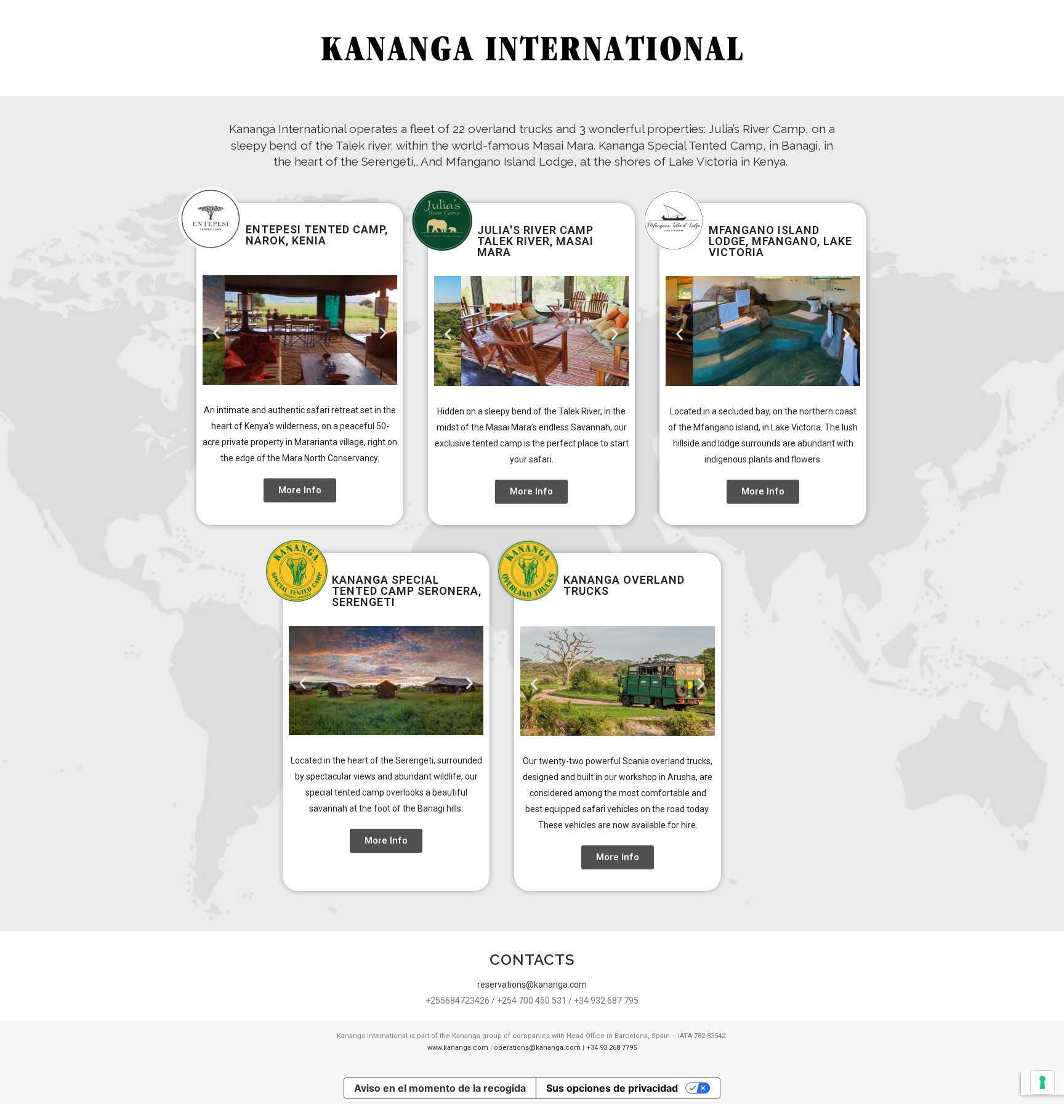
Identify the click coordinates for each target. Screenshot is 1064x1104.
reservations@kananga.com (532, 984)
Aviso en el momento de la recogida (440, 1088)
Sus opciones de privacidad (612, 1088)
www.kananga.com (457, 1048)
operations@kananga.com (537, 1048)
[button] (216, 332)
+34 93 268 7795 (611, 1048)
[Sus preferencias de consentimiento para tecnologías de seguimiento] (1042, 1082)
